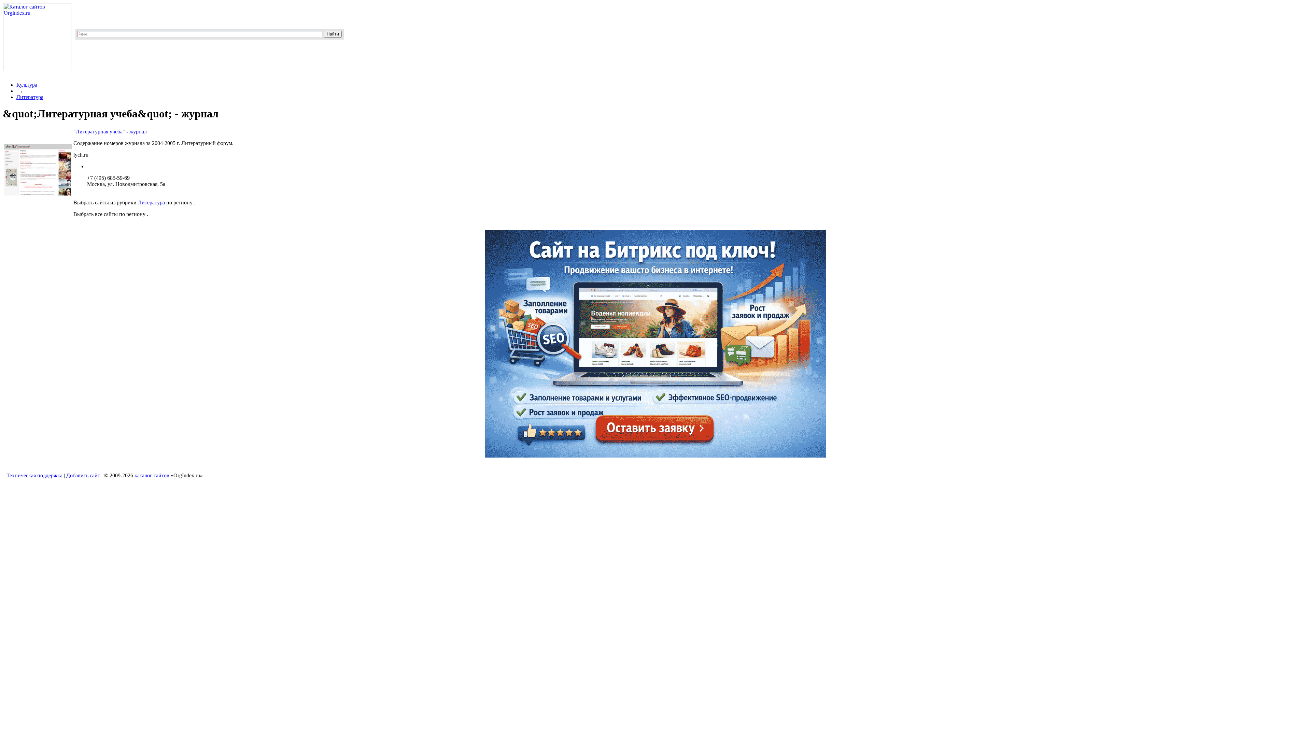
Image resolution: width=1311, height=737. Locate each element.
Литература (29, 97)
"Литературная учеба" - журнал (110, 131)
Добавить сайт (83, 475)
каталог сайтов (152, 475)
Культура (26, 85)
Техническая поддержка (34, 475)
